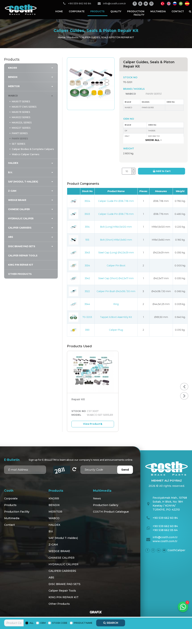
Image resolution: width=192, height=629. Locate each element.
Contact (178, 11)
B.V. (10, 172)
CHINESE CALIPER (19, 209)
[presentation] (184, 386)
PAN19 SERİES (20, 138)
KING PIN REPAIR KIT (20, 264)
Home (59, 11)
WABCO (13, 95)
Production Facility (135, 13)
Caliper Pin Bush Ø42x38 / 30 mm (116, 291)
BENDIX (12, 77)
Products (97, 11)
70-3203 (87, 317)
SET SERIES (18, 143)
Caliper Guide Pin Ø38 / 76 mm (116, 214)
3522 (87, 291)
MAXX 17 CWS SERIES (24, 106)
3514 (87, 226)
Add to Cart (162, 171)
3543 (87, 252)
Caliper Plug (116, 329)
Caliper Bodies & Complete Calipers (33, 149)
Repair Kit (78, 399)
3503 (87, 214)
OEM (42, 622)
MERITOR (14, 86)
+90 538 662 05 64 (165, 530)
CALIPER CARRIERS (19, 227)
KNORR (12, 67)
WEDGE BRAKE (17, 200)
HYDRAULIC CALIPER (21, 218)
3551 (87, 329)
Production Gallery (105, 505)
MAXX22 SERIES (21, 117)
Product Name (83, 622)
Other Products (20, 274)
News (97, 498)
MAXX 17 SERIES (21, 101)
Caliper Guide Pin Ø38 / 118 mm (116, 201)
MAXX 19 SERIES (21, 112)
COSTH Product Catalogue (111, 511)
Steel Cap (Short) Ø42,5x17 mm (116, 278)
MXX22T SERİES (21, 127)
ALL (31, 622)
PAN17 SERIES (20, 133)
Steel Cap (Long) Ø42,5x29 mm (116, 252)
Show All (152, 139)
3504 (87, 201)
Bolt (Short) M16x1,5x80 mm (116, 239)
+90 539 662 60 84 (165, 518)
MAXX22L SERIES (22, 122)
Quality (115, 11)
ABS (10, 236)
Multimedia (158, 11)
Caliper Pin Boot (116, 265)
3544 (87, 304)
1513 (87, 239)
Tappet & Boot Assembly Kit (116, 317)
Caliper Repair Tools (22, 255)
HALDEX (13, 163)
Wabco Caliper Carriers (25, 154)
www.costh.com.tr (165, 541)
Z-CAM (12, 190)
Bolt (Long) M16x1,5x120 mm (116, 226)
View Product (92, 423)
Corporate (77, 11)
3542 (87, 278)
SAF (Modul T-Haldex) (23, 181)
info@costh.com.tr (165, 537)
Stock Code (59, 622)
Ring (116, 304)
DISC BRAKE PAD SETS (21, 246)
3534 (87, 265)
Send (125, 469)
